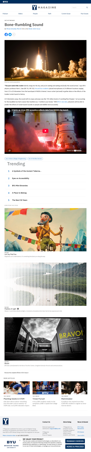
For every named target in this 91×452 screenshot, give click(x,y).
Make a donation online (9, 435)
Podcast (5, 14)
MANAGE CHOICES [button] (75, 441)
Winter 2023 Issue (34, 29)
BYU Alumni (81, 432)
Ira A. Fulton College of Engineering (16, 158)
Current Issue (66, 14)
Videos (20, 14)
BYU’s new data (62, 102)
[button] (20, 440)
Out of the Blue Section (35, 158)
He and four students (42, 88)
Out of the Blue (10, 20)
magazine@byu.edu (55, 428)
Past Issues (84, 14)
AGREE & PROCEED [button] (75, 446)
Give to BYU (81, 435)
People (35, 14)
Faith (49, 14)
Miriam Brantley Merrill (13, 29)
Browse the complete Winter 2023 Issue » (17, 373)
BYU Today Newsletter (81, 427)
